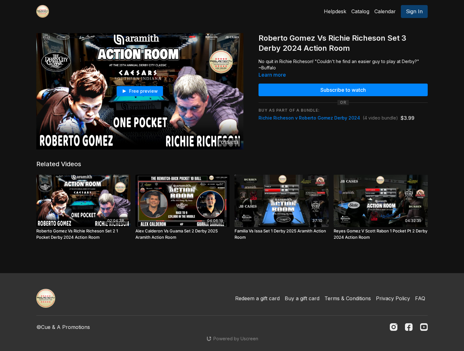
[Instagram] (393, 327)
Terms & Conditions (347, 298)
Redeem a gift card (257, 298)
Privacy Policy (393, 298)
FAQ (420, 298)
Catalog (360, 11)
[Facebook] (409, 327)
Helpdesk (335, 11)
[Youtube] (424, 327)
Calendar (385, 11)
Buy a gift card (302, 298)
